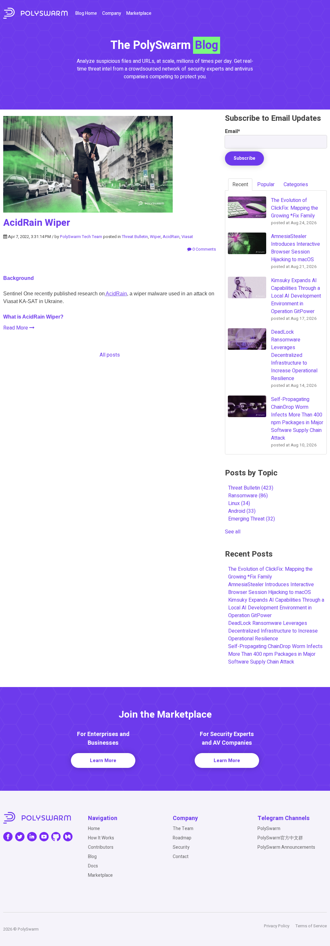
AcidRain (171, 237)
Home (94, 828)
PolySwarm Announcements (286, 847)
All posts (110, 355)
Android (242, 511)
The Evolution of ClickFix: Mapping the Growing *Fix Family (270, 573)
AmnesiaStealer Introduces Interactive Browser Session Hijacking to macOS (271, 588)
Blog (92, 856)
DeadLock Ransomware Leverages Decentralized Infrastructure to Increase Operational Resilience (273, 631)
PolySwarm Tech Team (81, 237)
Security (181, 847)
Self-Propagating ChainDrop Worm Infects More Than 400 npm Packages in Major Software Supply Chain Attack (275, 654)
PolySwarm (268, 828)
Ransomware (248, 496)
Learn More (103, 760)
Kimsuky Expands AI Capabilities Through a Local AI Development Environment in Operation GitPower (276, 607)
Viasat (187, 237)
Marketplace (138, 13)
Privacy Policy (276, 926)
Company (111, 13)
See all (232, 532)
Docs (93, 866)
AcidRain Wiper (36, 223)
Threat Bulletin (135, 237)
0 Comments (203, 249)
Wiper (155, 237)
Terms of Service (311, 926)
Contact (181, 856)
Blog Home (86, 13)
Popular (266, 184)
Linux (239, 503)
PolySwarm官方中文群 (280, 838)
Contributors (100, 847)
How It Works (101, 838)
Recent (240, 184)
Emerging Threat (251, 519)
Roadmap (182, 838)
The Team (183, 828)
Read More (16, 328)
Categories (296, 184)
